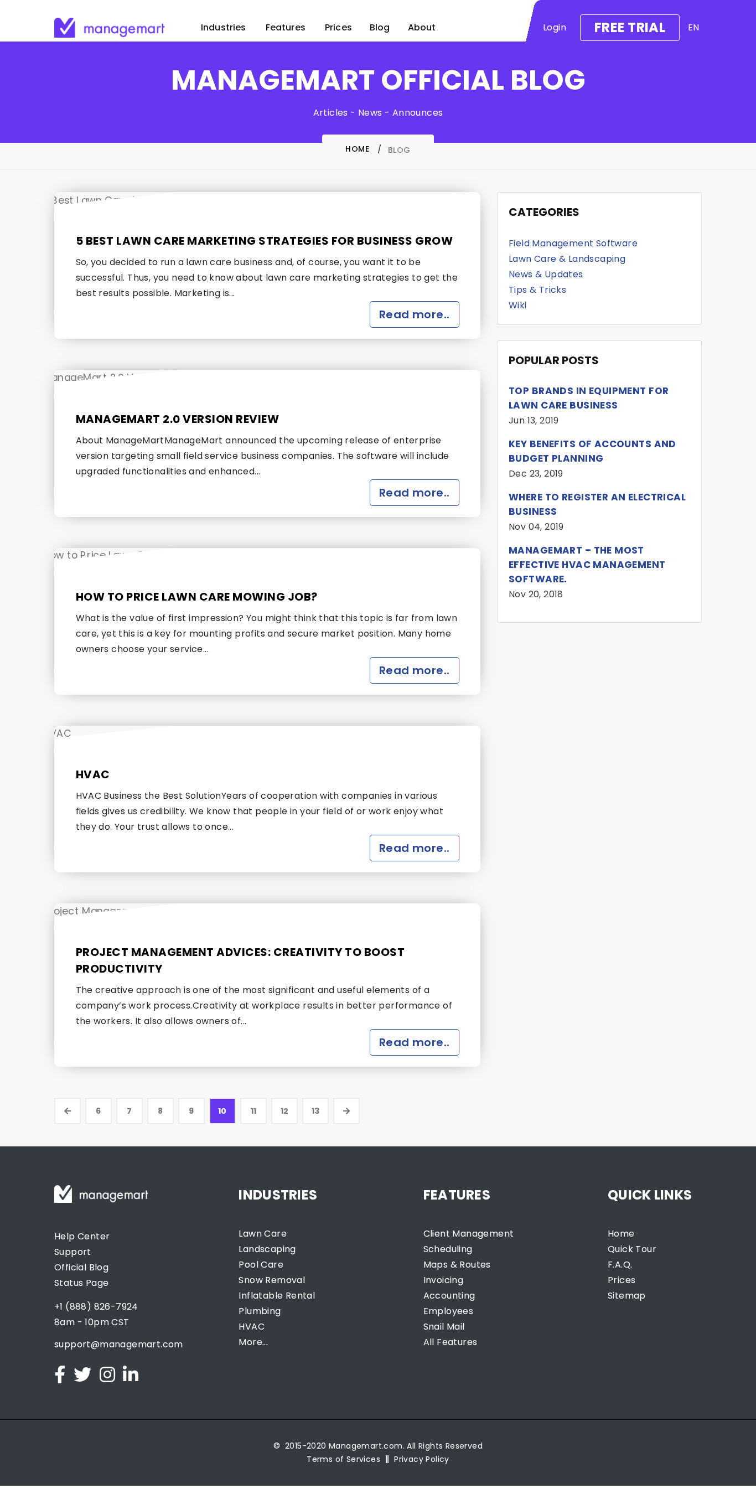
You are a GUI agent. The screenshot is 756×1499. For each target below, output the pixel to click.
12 (285, 1111)
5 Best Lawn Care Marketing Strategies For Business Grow (264, 241)
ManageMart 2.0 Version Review (177, 419)
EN (693, 27)
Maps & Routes (457, 1264)
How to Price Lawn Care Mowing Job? (197, 596)
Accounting (449, 1295)
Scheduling (448, 1249)
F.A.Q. (620, 1264)
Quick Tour (632, 1249)
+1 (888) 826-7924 (96, 1306)
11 (254, 1111)
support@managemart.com (118, 1344)
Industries (223, 27)
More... (253, 1342)
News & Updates (546, 274)
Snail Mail (444, 1326)
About (422, 27)
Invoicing (443, 1280)
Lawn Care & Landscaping (567, 258)
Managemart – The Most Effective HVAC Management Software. (587, 565)
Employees (448, 1311)
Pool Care (261, 1264)
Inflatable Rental (277, 1295)
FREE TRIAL (629, 27)
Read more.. (414, 314)
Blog (380, 27)
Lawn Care (263, 1233)
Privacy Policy (421, 1459)
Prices (338, 27)
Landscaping (267, 1249)
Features (285, 27)
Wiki (518, 305)
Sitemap (627, 1295)
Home (357, 148)
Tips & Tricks (537, 289)
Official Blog (81, 1267)
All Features (450, 1342)
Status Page (81, 1282)
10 (222, 1111)
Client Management (468, 1233)
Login (554, 27)
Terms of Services (343, 1459)
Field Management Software (573, 243)
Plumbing (260, 1311)
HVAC (93, 774)
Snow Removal (272, 1280)
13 (316, 1111)
